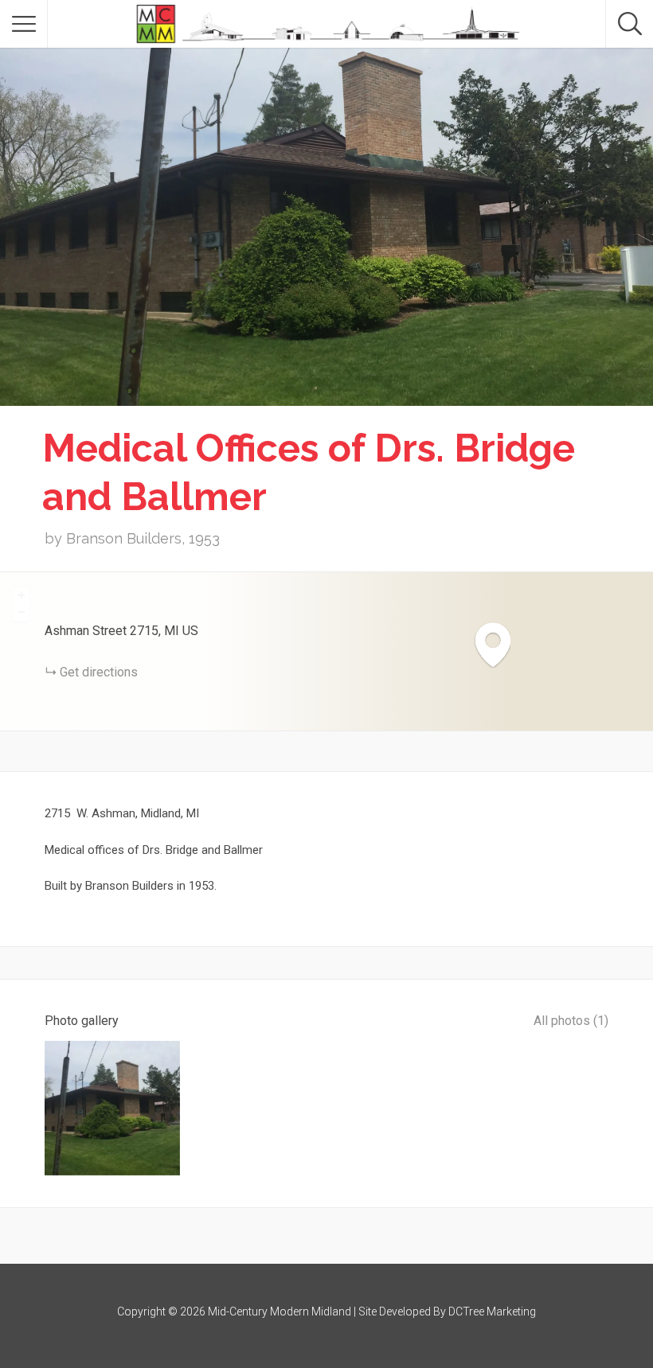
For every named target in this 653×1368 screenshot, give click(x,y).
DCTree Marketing (492, 1311)
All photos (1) (571, 1020)
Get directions (99, 672)
